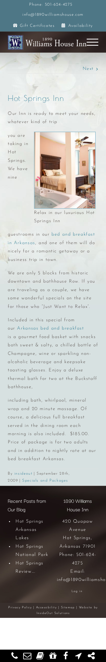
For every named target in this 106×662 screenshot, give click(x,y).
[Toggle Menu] (92, 42)
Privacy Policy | (22, 607)
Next (88, 69)
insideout (23, 474)
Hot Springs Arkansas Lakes (29, 530)
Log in (77, 591)
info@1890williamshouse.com (53, 15)
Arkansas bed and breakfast (50, 328)
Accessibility (46, 607)
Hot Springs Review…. (29, 567)
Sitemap (68, 607)
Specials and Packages (45, 481)
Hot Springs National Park (31, 550)
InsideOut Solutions (53, 613)
